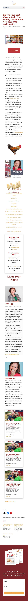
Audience (8, 427)
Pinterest (14, 249)
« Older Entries (10, 501)
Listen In (14, 50)
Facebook (16, 247)
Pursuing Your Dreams (11, 429)
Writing (15, 26)
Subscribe (14, 593)
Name (5, 581)
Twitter (12, 247)
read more (8, 436)
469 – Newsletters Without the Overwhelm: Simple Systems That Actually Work (13, 456)
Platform (13, 428)
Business (18, 427)
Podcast (11, 26)
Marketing (8, 428)
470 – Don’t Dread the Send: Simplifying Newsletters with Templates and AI (13, 425)
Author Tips (13, 427)
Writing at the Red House (15, 432)
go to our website (19, 132)
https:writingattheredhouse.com (12, 354)
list (15, 266)
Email (5, 586)
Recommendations (10, 430)
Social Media (18, 430)
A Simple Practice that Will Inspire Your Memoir (7, 525)
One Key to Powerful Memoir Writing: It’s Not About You (18, 525)
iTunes (10, 258)
